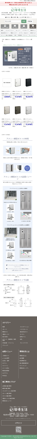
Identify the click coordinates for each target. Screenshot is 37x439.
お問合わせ (18, 423)
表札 (15, 35)
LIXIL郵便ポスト (21, 39)
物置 (2, 30)
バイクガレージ (25, 30)
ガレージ (18, 30)
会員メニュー (23, 27)
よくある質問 (21, 17)
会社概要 (14, 17)
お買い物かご (32, 27)
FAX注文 (8, 17)
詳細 (29, 21)
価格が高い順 (25, 67)
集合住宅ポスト (4, 32)
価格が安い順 (17, 67)
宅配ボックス (13, 32)
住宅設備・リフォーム (22, 35)
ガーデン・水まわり (23, 32)
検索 (23, 21)
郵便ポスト (33, 30)
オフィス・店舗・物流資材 (6, 35)
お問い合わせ (14, 27)
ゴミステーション (9, 30)
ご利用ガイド (29, 17)
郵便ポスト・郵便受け (10, 39)
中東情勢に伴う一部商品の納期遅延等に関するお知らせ (19, 2)
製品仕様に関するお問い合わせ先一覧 (19, 4)
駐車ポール (32, 32)
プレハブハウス (32, 35)
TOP (3, 39)
